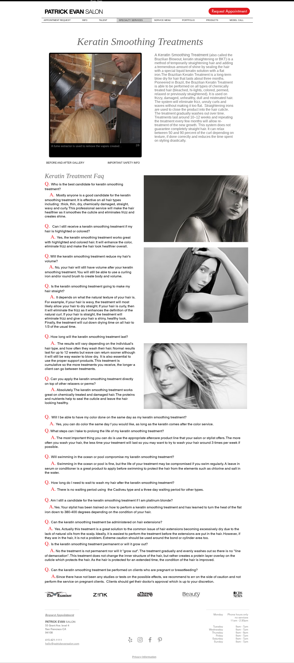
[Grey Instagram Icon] (140, 639)
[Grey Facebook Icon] (150, 639)
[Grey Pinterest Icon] (159, 639)
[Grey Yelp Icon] (130, 639)
